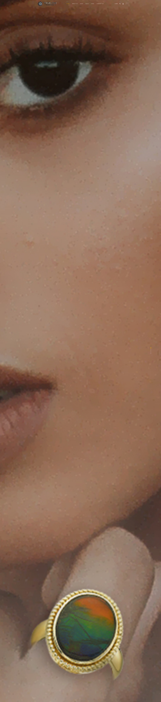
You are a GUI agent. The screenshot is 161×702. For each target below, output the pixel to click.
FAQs (92, 3)
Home (68, 3)
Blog (87, 3)
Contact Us (100, 3)
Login (116, 3)
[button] (150, 349)
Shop (81, 3)
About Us (75, 3)
